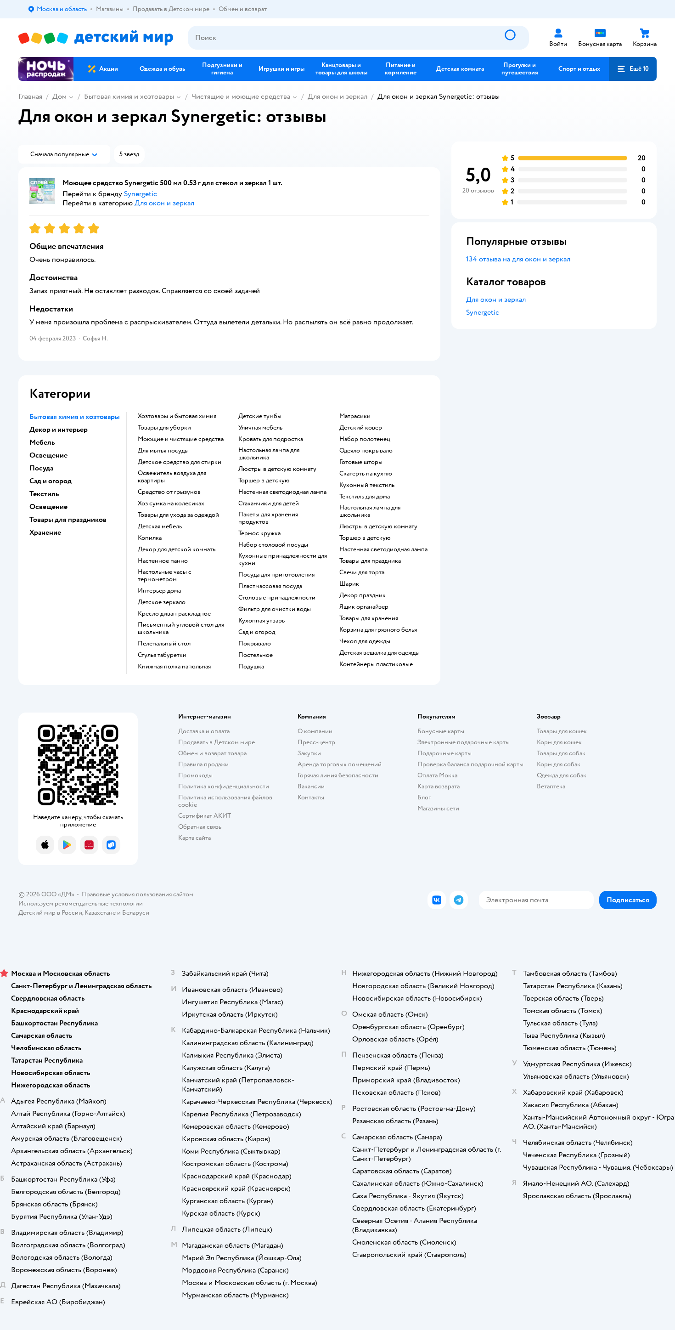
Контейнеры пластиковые (376, 664)
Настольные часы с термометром (164, 575)
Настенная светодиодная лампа (282, 492)
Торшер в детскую (264, 480)
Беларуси (135, 913)
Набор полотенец (364, 439)
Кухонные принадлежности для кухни (282, 559)
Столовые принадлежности (276, 597)
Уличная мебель (260, 427)
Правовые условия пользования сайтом (137, 894)
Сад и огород (256, 632)
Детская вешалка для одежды (379, 653)
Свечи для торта (361, 572)
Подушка (251, 666)
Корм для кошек (559, 742)
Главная (30, 96)
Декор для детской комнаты (177, 549)
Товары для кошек (562, 731)
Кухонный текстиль (366, 485)
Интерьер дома (159, 590)
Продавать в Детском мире (216, 742)
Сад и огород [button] (50, 481)
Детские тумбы (259, 416)
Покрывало (254, 643)
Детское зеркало (162, 602)
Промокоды (195, 775)
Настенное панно (163, 561)
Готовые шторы (360, 462)
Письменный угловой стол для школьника (181, 628)
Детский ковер (360, 427)
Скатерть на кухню (365, 473)
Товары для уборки (164, 427)
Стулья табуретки (162, 655)
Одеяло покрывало (366, 450)
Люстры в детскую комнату (277, 469)
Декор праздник (362, 595)
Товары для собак (561, 753)
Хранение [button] (45, 532)
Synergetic (482, 312)
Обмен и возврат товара (212, 753)
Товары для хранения (368, 618)
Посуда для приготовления (276, 574)
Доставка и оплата (204, 731)
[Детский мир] (95, 37)
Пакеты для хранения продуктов (268, 518)
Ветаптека (551, 786)
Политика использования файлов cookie (225, 801)
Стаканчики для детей (268, 503)
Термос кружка (259, 533)
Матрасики (355, 416)
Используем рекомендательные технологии (80, 903)
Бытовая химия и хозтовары (129, 96)
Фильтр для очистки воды (274, 609)
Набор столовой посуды (273, 545)
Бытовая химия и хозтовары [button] (74, 416)
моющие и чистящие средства (181, 439)
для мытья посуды (163, 450)
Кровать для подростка (270, 439)
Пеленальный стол (164, 643)
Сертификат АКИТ (204, 816)
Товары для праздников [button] (68, 519)
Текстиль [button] (44, 493)
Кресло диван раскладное (174, 613)
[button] (633, 69)
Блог (424, 797)
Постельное (255, 655)
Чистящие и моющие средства (240, 96)
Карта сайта (194, 838)
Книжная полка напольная (174, 666)
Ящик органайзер (363, 607)
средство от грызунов (169, 492)
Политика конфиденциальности (223, 786)
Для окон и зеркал (337, 96)
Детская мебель (160, 526)
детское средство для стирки (179, 462)
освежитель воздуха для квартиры (172, 477)
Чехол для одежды (364, 641)
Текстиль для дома (364, 496)
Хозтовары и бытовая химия (177, 416)
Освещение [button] (48, 455)
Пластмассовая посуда (270, 586)
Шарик (349, 584)
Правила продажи (203, 764)
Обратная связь (199, 827)
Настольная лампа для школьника (268, 454)
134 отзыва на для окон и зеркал (518, 259)
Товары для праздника (370, 561)
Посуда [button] (41, 468)
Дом (59, 96)
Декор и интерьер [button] (58, 429)
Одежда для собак (561, 775)
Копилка (150, 538)
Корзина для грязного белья (378, 630)
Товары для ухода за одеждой (178, 515)
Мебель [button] (42, 442)
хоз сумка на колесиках (171, 503)
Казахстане (100, 913)
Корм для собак (558, 764)
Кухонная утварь (261, 620)
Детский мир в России (50, 913)
